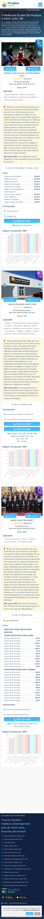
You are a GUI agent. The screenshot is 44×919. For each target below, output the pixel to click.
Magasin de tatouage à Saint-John (16, 859)
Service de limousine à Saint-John (15, 885)
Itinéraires (31, 84)
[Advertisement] (22, 791)
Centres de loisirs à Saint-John (14, 836)
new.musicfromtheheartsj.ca (18, 714)
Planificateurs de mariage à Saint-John (17, 869)
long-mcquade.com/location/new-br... (20, 419)
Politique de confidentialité (31, 910)
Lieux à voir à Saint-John (12, 852)
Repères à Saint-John (11, 872)
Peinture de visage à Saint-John (15, 866)
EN (2, 12)
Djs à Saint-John (9, 842)
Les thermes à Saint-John (13, 849)
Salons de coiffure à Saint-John (14, 875)
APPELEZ (11, 69)
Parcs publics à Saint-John (13, 862)
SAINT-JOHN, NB (19, 10)
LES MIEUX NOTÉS (6, 10)
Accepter (29, 914)
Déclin (37, 914)
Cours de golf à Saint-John (13, 839)
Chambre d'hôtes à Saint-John (14, 856)
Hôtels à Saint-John (11, 846)
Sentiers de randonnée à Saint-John (16, 882)
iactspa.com (11, 216)
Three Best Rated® (20, 917)
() (27, 78)
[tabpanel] (22, 54)
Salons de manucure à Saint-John (15, 879)
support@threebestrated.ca (18, 903)
